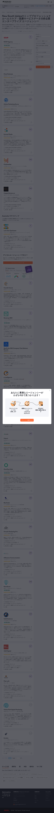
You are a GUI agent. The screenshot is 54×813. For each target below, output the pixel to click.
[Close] (49, 390)
